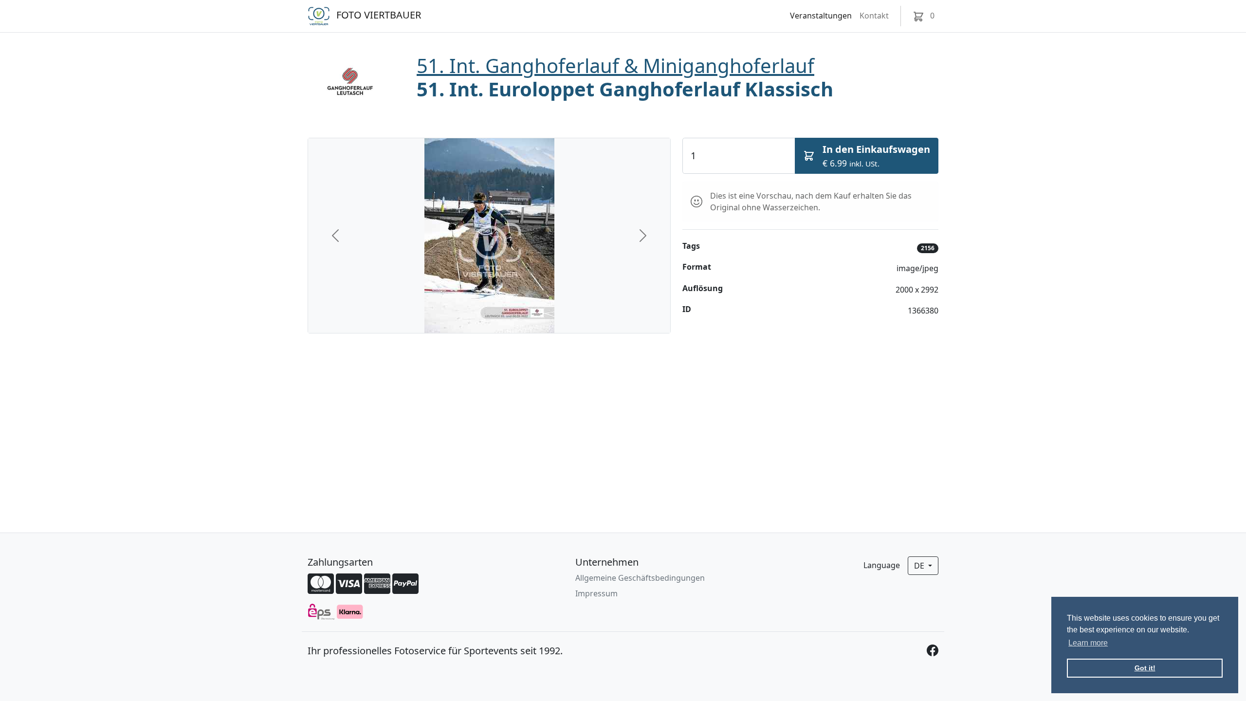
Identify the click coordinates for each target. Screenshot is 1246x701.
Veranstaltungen (821, 15)
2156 (927, 248)
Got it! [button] (1145, 668)
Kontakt (874, 15)
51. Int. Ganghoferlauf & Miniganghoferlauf (615, 65)
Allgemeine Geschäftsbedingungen (640, 577)
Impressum (596, 593)
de (920, 565)
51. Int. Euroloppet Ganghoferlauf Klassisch (625, 88)
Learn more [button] (1088, 643)
